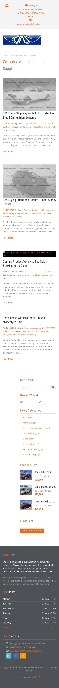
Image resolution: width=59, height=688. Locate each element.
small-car (6, 127)
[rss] (23, 656)
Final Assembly (50, 127)
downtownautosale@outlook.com (30, 24)
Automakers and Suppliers (32, 127)
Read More (8, 151)
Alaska (26, 417)
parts (35, 123)
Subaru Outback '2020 (46, 486)
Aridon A (36, 677)
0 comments (50, 123)
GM (30, 123)
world (10, 331)
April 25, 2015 (8, 210)
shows (5, 213)
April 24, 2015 (8, 271)
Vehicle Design (14, 334)
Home (6, 55)
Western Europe (9, 130)
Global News (17, 216)
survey (11, 213)
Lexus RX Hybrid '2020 (46, 501)
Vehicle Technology (28, 334)
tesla (5, 331)
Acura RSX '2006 (43, 472)
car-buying (33, 210)
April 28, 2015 (8, 123)
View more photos (31, 530)
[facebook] (16, 656)
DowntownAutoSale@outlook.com (26, 651)
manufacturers (35, 328)
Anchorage (28, 422)
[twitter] (8, 656)
